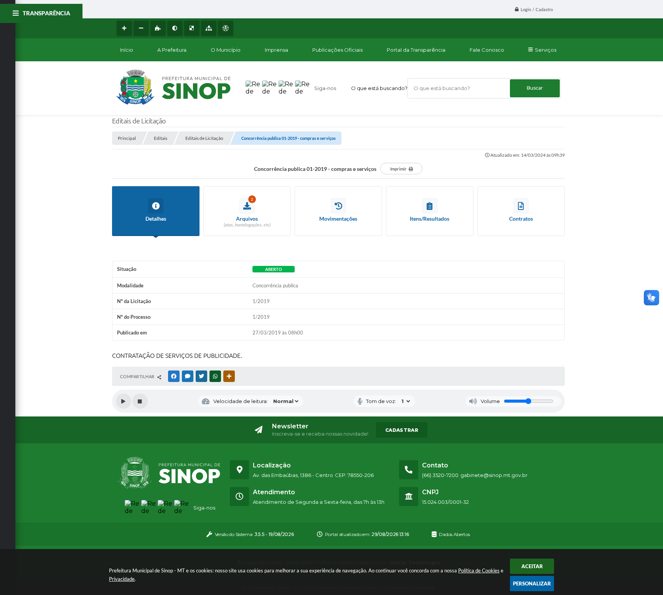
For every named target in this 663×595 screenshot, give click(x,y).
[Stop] (140, 401)
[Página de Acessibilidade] (225, 28)
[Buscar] (535, 88)
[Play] (123, 401)
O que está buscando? (379, 88)
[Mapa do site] (208, 28)
